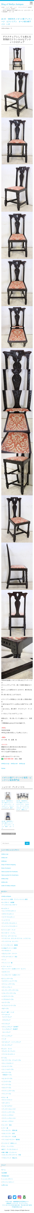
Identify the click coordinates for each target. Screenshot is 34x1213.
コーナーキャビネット (9, 917)
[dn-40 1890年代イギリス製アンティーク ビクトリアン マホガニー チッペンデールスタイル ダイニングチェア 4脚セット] (22, 796)
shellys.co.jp (5, 763)
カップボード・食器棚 (8, 902)
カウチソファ (6, 972)
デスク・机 (5, 1097)
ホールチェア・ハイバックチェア (12, 1042)
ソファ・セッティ (7, 966)
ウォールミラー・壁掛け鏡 (10, 1130)
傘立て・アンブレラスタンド (10, 1149)
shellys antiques (5, 28)
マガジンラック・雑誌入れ (10, 1158)
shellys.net (14, 763)
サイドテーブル (7, 1072)
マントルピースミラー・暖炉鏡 (11, 1139)
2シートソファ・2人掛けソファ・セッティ (14, 968)
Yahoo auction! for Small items (9, 875)
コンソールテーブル (8, 1069)
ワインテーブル (7, 1093)
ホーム (4, 1169)
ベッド (4, 959)
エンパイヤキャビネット (9, 911)
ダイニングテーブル (7, 978)
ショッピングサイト (7, 1179)
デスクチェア (6, 1020)
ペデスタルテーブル (8, 999)
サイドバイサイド (7, 1100)
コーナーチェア (7, 1017)
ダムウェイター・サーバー (10, 953)
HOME (2, 7)
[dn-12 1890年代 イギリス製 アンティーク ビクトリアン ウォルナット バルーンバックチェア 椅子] (7, 796)
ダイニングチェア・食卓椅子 (25, 7)
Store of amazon (6, 868)
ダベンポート (6, 1103)
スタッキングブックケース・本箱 (12, 1154)
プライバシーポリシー (8, 1182)
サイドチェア (6, 1023)
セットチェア (6, 1032)
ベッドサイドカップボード (10, 904)
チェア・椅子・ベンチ (11, 7)
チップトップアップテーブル (10, 990)
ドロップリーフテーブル (9, 993)
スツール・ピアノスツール (9, 936)
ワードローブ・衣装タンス (9, 1143)
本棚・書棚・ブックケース (9, 1152)
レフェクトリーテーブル (9, 1005)
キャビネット (5, 908)
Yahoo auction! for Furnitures (9, 871)
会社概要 (4, 1173)
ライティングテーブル (9, 1090)
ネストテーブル (7, 1087)
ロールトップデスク (8, 1121)
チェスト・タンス (7, 1048)
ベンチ (4, 1039)
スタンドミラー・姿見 (9, 1133)
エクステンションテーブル (10, 981)
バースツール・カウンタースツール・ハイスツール (17, 938)
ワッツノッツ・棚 (7, 962)
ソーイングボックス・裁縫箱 (10, 945)
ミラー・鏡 (5, 1128)
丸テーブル (6, 1008)
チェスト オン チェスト (9, 1051)
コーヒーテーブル (7, 1066)
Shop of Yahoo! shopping (8, 864)
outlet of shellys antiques (8, 885)
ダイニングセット (7, 987)
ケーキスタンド (7, 950)
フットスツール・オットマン (10, 941)
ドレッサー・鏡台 (7, 1125)
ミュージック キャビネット (10, 926)
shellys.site (4, 882)
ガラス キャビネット (8, 914)
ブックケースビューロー (9, 1109)
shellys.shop (4, 878)
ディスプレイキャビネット (10, 923)
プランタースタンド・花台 (10, 956)
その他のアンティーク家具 (9, 948)
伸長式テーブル (7, 1074)
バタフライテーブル (8, 996)
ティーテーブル (7, 1084)
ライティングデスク (8, 1115)
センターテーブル (7, 1078)
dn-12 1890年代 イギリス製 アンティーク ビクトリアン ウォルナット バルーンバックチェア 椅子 (8, 804)
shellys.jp (22, 763)
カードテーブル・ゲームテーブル (12, 1060)
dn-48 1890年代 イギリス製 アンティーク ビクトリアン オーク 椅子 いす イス (8, 824)
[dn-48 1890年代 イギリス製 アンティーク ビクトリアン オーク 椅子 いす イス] (7, 816)
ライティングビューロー (9, 1118)
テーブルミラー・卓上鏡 (9, 1136)
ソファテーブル (7, 1081)
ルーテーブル (6, 1002)
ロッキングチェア (7, 1045)
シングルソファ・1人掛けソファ (11, 975)
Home (3, 768)
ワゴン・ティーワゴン (8, 1146)
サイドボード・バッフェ (8, 933)
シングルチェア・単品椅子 (9, 8)
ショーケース (6, 920)
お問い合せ (5, 1185)
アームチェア (6, 1014)
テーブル (4, 1057)
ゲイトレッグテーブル (9, 984)
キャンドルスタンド (8, 1063)
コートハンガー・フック (8, 930)
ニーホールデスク (7, 1106)
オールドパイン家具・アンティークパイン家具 (15, 899)
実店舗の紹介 (5, 1176)
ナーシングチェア (7, 1036)
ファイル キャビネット (9, 1054)
